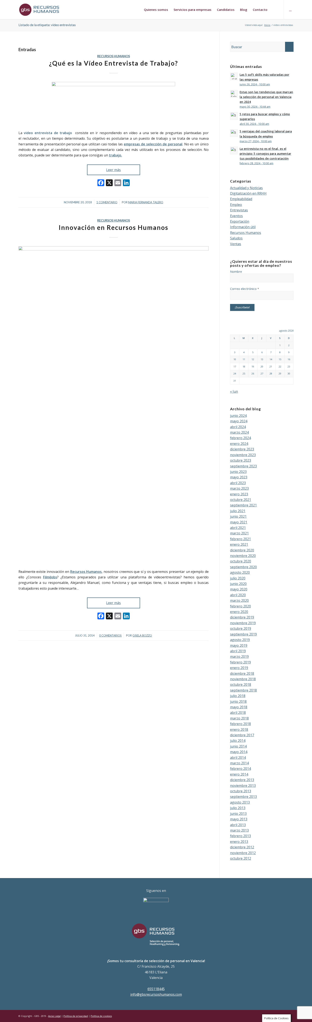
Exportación (239, 221)
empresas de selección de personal (153, 144)
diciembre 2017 (242, 735)
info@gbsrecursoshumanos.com (156, 994)
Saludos (236, 238)
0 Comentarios (110, 635)
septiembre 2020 (243, 567)
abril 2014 (238, 757)
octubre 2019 (240, 628)
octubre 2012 (240, 858)
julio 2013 (237, 808)
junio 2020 (238, 583)
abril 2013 (238, 824)
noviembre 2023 (243, 455)
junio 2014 (238, 746)
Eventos (236, 216)
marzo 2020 (239, 600)
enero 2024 (239, 443)
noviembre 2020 (243, 555)
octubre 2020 (240, 561)
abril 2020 (238, 595)
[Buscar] (274, 9)
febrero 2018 (240, 723)
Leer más (113, 169)
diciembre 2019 (242, 617)
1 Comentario (106, 202)
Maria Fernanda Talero (145, 202)
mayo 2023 (238, 477)
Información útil (243, 227)
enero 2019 (239, 667)
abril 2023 (238, 483)
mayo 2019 (238, 645)
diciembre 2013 (242, 779)
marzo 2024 (239, 432)
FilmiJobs (50, 577)
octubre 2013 (240, 791)
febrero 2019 (240, 662)
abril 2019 (238, 651)
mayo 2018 (238, 707)
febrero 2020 (240, 606)
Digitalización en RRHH (248, 193)
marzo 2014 (239, 763)
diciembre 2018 (242, 673)
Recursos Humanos (113, 56)
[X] (109, 183)
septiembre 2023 (243, 466)
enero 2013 (239, 841)
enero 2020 (239, 611)
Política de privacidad (75, 1016)
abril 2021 (238, 527)
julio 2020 (237, 578)
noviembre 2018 (243, 679)
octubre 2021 (240, 499)
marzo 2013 (239, 830)
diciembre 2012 (242, 847)
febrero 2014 (240, 768)
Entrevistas (239, 210)
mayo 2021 (238, 522)
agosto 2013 (240, 802)
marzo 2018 (239, 718)
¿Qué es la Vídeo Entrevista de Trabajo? (113, 63)
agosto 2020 (240, 572)
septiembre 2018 (243, 690)
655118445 (156, 989)
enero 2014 (239, 774)
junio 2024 (238, 415)
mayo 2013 (238, 819)
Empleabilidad (241, 199)
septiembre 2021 (243, 505)
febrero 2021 (240, 539)
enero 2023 (239, 494)
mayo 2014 (238, 751)
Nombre (236, 271)
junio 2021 (238, 516)
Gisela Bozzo (142, 635)
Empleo (236, 204)
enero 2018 (239, 729)
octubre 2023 (240, 460)
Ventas (235, 244)
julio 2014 (237, 740)
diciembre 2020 (242, 550)
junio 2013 (238, 813)
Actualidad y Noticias (246, 188)
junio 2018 (238, 701)
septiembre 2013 (243, 796)
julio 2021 (237, 511)
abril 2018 (238, 712)
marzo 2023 (239, 488)
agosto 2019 (240, 639)
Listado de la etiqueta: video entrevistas (47, 25)
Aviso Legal (54, 1016)
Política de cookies (101, 1016)
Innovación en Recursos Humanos (113, 227)
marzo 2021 (239, 533)
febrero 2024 (240, 438)
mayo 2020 (238, 589)
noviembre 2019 (243, 623)
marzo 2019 (239, 656)
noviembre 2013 (243, 785)
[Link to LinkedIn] (290, 9)
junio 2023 (238, 471)
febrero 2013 (240, 836)
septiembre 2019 (243, 634)
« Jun (234, 391)
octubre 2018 (240, 684)
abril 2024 (238, 427)
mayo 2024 (238, 421)
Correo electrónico (244, 289)
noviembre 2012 (243, 852)
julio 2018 (237, 695)
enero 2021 (239, 544)
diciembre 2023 (242, 449)
